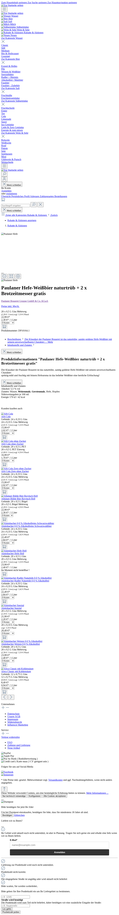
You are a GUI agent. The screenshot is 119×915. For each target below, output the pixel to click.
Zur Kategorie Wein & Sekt (14, 133)
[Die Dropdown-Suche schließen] (40, 204)
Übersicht (6, 196)
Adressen (35, 196)
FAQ (9, 742)
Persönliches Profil (20, 196)
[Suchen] (4, 174)
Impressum (12, 719)
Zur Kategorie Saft (10, 88)
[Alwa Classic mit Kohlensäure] (17, 668)
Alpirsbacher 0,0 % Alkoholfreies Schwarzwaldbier (26, 526)
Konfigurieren (34, 796)
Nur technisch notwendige (14, 796)
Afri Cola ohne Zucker (12, 444)
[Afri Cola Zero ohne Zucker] (16, 468)
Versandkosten (55, 780)
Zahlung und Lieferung (18, 745)
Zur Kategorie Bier (10, 59)
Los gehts (6, 909)
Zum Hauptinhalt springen (14, 2)
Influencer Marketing (17, 725)
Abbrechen (19, 815)
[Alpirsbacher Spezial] (12, 605)
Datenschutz (13, 713)
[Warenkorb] (3, 200)
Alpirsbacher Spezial (11, 608)
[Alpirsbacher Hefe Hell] (13, 550)
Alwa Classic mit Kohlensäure (16, 671)
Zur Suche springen (37, 2)
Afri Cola (6, 416)
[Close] (2, 273)
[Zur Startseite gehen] (12, 5)
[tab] (21, 345)
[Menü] (4, 9)
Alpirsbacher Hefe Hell (12, 553)
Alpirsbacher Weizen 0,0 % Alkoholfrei (20, 644)
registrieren (11, 193)
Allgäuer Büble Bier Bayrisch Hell (18, 498)
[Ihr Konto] (4, 179)
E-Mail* (13, 840)
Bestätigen (7, 815)
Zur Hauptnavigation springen (62, 2)
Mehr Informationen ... (97, 793)
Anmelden (6, 190)
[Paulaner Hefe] (9, 234)
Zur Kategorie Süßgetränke (14, 101)
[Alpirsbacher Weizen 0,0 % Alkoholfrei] (21, 641)
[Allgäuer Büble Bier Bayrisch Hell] (19, 496)
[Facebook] (7, 772)
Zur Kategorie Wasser (12, 38)
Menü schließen (14, 185)
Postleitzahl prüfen (10, 912)
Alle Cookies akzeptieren (55, 796)
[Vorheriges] (4, 697)
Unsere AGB (13, 716)
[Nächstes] (11, 697)
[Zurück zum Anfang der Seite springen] (4, 789)
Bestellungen (60, 196)
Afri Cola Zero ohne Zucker (15, 471)
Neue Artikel (13, 748)
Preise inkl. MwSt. (10, 306)
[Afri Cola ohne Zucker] (13, 441)
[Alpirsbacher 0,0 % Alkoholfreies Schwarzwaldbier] (27, 523)
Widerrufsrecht (14, 722)
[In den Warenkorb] (4, 326)
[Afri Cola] (7, 413)
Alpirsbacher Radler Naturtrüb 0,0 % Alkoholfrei (25, 580)
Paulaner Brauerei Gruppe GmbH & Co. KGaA (24, 301)
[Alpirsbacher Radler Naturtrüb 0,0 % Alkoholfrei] (26, 578)
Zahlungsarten (47, 196)
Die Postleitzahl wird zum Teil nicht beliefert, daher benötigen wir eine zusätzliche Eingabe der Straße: (51, 901)
